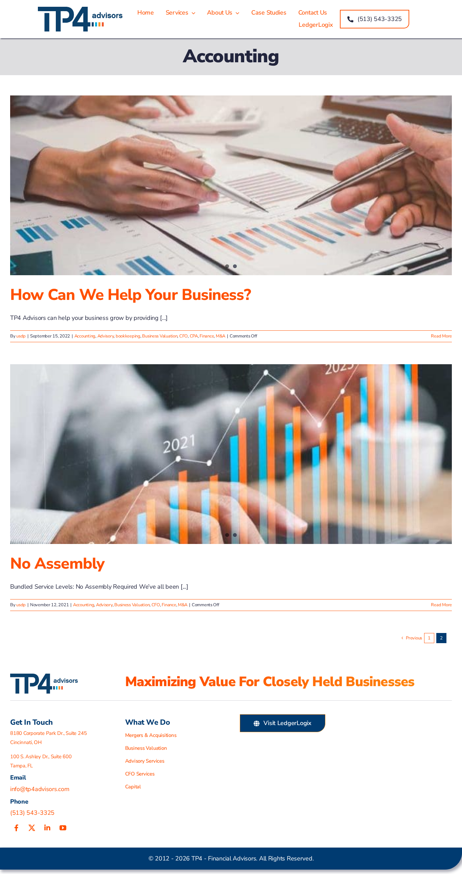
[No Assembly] (231, 454)
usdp (21, 336)
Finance (207, 336)
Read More (441, 336)
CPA (194, 336)
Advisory (105, 336)
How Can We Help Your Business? (130, 294)
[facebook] (16, 828)
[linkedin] (47, 828)
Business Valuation (159, 336)
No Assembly (57, 563)
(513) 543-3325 (32, 813)
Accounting (84, 336)
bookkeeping (128, 336)
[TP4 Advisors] (80, 10)
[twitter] (32, 828)
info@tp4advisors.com (39, 789)
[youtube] (63, 828)
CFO (183, 336)
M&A (220, 336)
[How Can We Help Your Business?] (231, 185)
